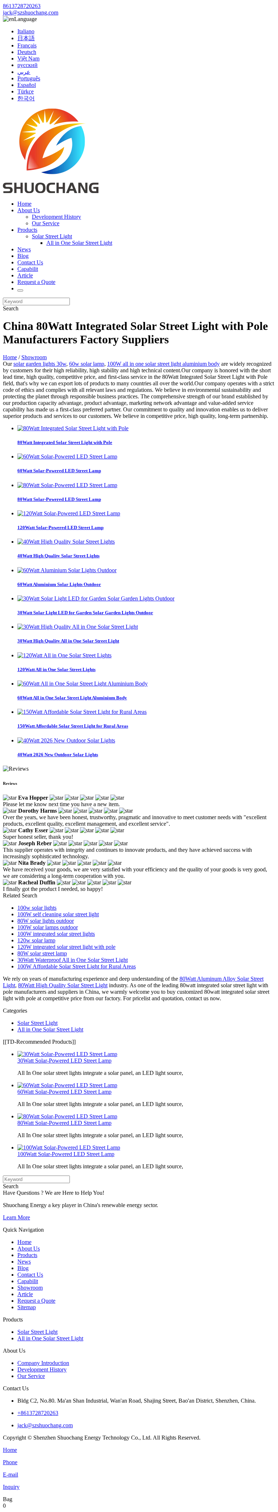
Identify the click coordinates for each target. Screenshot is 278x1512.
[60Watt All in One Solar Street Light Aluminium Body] (82, 683)
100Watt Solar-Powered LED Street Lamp (65, 1154)
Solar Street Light (52, 236)
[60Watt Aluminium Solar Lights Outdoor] (67, 570)
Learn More (16, 1217)
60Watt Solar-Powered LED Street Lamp (59, 470)
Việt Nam (28, 58)
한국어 (26, 98)
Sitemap (26, 1307)
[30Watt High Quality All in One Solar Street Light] (77, 627)
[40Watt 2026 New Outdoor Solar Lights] (66, 740)
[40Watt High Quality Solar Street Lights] (66, 542)
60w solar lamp (86, 364)
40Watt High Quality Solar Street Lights (58, 555)
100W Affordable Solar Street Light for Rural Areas (76, 966)
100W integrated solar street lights (56, 934)
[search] (20, 290)
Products (27, 230)
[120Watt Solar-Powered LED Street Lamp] (68, 513)
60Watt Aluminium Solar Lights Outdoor (59, 584)
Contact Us (30, 262)
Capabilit (27, 269)
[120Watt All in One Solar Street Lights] (64, 655)
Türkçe (25, 91)
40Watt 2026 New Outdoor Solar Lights (57, 754)
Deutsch (26, 52)
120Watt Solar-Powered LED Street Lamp (60, 527)
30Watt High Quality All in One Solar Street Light (68, 641)
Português (28, 78)
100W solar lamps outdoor (47, 927)
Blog (23, 256)
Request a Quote (36, 282)
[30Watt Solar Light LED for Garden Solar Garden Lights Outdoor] (95, 598)
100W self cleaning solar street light (58, 914)
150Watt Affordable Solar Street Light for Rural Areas (72, 726)
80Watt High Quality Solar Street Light (63, 985)
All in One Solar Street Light (79, 243)
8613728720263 (22, 6)
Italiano (25, 31)
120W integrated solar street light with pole (66, 947)
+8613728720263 (37, 1413)
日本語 (26, 38)
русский (27, 65)
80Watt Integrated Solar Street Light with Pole (64, 442)
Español (26, 85)
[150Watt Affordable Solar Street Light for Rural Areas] (82, 712)
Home (24, 204)
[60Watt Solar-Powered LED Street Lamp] (67, 456)
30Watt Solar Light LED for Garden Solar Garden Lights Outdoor (85, 612)
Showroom (34, 357)
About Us (28, 210)
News (24, 249)
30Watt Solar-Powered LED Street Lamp (64, 1060)
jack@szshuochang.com (30, 12)
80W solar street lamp (42, 953)
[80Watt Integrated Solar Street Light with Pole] (73, 428)
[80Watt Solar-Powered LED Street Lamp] (67, 485)
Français (27, 45)
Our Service (45, 223)
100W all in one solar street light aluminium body (163, 364)
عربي (23, 72)
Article (25, 275)
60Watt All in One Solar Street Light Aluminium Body (72, 697)
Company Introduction (43, 1363)
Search (10, 308)
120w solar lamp (36, 940)
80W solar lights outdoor (45, 921)
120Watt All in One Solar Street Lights (56, 669)
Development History (56, 217)
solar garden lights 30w (39, 364)
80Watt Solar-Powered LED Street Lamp (59, 499)
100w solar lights (36, 908)
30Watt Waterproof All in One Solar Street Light (72, 960)
